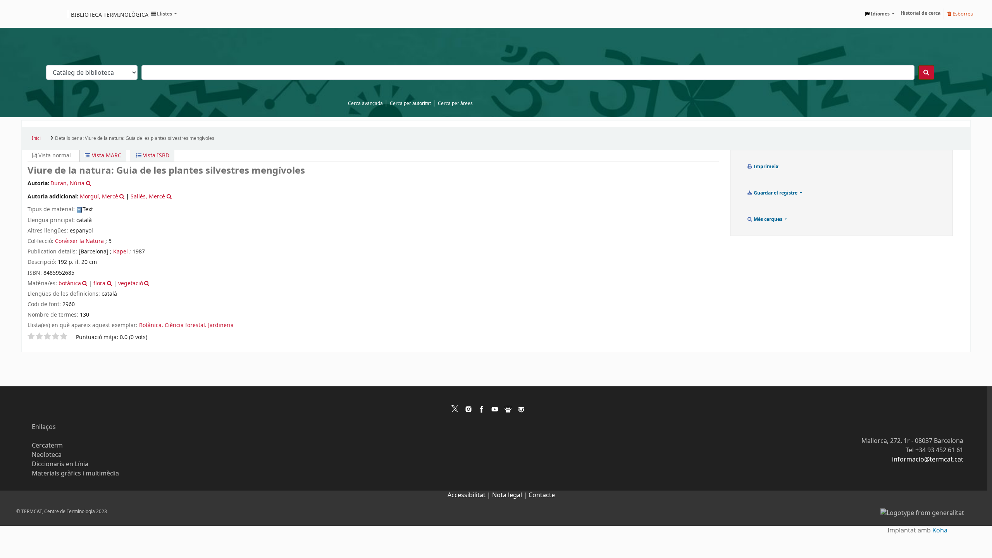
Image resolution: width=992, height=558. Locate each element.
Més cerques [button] (768, 219)
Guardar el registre (776, 192)
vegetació (130, 283)
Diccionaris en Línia (60, 464)
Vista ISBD (155, 156)
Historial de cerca (920, 13)
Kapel (120, 252)
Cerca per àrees (455, 103)
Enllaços (44, 427)
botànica (70, 283)
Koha (939, 530)
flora (99, 283)
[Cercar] (926, 72)
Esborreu (962, 13)
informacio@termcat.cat (927, 459)
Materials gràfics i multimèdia (75, 473)
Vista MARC (105, 156)
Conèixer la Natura (79, 241)
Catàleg (30, 14)
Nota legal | (510, 495)
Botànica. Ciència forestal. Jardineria (186, 325)
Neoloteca (47, 455)
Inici (36, 138)
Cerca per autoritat (410, 103)
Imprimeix (765, 166)
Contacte (542, 495)
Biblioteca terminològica (109, 14)
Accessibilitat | (470, 495)
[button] (164, 14)
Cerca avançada (365, 103)
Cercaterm (47, 445)
